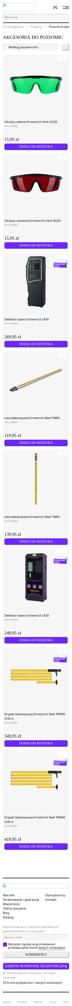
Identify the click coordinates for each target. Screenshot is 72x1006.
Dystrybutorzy (55, 895)
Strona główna (13, 27)
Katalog (36, 27)
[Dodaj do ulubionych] (59, 58)
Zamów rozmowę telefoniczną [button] (36, 966)
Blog (6, 913)
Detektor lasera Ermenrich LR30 (26, 319)
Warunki (9, 895)
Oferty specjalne (14, 908)
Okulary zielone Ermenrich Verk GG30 (30, 122)
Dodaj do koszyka (36, 146)
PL (55, 7)
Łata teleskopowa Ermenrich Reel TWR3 (32, 418)
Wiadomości (11, 904)
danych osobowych (51, 948)
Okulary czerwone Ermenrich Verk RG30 (32, 221)
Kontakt (50, 900)
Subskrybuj (36, 954)
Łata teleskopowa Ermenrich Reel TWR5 (32, 517)
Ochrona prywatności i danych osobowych (32, 983)
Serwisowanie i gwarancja (21, 900)
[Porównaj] (65, 58)
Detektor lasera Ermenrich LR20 (26, 615)
